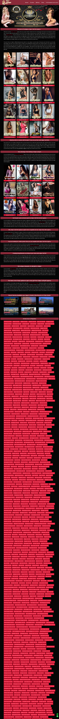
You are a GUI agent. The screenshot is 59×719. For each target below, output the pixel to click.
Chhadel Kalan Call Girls (8, 666)
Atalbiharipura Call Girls (47, 369)
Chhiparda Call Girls (8, 679)
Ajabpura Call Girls (7, 330)
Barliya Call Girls (34, 455)
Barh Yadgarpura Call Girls (29, 446)
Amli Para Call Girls (7, 354)
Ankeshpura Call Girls (29, 358)
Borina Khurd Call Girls (8, 585)
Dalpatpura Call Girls (27, 716)
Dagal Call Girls (49, 710)
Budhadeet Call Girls (40, 593)
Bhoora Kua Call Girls (44, 545)
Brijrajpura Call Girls (8, 593)
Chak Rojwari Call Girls (39, 624)
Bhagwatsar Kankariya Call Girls (40, 495)
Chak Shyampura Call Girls (24, 629)
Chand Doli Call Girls (8, 637)
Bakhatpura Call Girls (34, 402)
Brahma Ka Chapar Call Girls (34, 589)
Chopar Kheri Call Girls (23, 697)
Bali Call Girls (6, 409)
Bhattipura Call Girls (34, 519)
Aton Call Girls (6, 372)
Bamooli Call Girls (28, 418)
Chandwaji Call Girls (50, 646)
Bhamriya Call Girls (24, 503)
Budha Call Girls (32, 593)
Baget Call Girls (26, 391)
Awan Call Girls (35, 372)
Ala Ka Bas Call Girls (8, 339)
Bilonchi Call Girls (35, 565)
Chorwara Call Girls (32, 699)
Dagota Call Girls (24, 712)
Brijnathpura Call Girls (41, 591)
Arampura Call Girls (43, 361)
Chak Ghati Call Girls (18, 611)
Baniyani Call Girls (47, 422)
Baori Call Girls (16, 429)
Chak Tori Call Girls (7, 631)
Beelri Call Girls (15, 479)
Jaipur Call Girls (14, 31)
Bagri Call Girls (32, 394)
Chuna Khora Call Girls (17, 701)
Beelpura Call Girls (7, 479)
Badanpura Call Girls (15, 376)
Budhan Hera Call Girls (49, 593)
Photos (38, 2)
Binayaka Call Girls (7, 567)
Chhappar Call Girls (15, 670)
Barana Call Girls (33, 435)
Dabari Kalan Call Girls (48, 703)
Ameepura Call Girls (20, 350)
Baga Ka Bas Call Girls (27, 387)
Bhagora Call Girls (34, 492)
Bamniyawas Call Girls (20, 418)
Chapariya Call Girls (8, 648)
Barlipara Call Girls (16, 455)
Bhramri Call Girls (15, 554)
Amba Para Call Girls (15, 345)
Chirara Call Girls (32, 686)
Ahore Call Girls (26, 328)
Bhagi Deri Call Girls (26, 492)
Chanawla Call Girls (27, 635)
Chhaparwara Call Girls (47, 668)
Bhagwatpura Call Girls (28, 495)
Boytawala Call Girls (24, 589)
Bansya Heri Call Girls (8, 429)
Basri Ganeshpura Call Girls (44, 466)
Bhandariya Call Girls (8, 506)
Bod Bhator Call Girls (8, 574)
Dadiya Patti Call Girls (17, 710)
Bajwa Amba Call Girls (8, 402)
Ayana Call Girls (51, 372)
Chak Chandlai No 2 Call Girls (21, 607)
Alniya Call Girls (34, 339)
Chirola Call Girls (25, 688)
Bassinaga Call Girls (40, 470)
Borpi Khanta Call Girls (41, 587)
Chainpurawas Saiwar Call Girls (23, 600)
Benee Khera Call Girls (35, 486)
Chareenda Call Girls (24, 653)
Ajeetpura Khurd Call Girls (36, 330)
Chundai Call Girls (34, 701)
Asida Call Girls (29, 367)
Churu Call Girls (7, 703)
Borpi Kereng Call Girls (31, 587)
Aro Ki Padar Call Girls (25, 365)
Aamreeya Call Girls (8, 321)
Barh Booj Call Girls (18, 440)
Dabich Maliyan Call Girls (27, 705)
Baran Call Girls (26, 435)
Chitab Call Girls (7, 690)
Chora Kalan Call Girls (42, 697)
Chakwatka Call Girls (24, 633)
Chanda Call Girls (16, 637)
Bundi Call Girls (48, 596)
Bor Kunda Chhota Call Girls (9, 580)
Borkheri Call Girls (50, 585)
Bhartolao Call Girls (18, 514)
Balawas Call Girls (33, 407)
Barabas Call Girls (43, 433)
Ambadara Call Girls (43, 345)
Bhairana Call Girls (36, 497)
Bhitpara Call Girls (23, 536)
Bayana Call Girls (28, 475)
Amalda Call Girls (22, 341)
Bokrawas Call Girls (7, 576)
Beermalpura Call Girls (27, 484)
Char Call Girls (23, 648)
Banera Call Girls (40, 420)
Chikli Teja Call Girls (44, 683)
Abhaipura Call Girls (32, 321)
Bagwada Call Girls (15, 396)
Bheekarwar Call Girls (46, 525)
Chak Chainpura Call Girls (32, 604)
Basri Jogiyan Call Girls (8, 468)
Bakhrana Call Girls (43, 402)
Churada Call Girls (42, 701)
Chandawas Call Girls (8, 642)
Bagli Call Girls (49, 391)
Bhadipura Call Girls (35, 490)
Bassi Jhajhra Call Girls (21, 470)
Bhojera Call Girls (47, 536)
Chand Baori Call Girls (44, 635)
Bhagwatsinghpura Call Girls (9, 497)
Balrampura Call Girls (34, 411)
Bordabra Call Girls (14, 582)
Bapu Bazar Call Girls (8, 433)
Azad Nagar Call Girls (15, 374)
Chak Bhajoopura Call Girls (45, 602)
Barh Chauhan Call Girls (38, 440)
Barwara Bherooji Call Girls (34, 462)
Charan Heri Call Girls (31, 648)
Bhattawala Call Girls (26, 519)
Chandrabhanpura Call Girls (19, 644)
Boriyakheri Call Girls (34, 585)
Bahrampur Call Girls (48, 396)
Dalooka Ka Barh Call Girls (9, 716)
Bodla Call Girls (32, 574)
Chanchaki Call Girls (35, 635)
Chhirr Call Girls (16, 679)
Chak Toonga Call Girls (44, 629)
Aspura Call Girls (14, 369)
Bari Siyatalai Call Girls (8, 451)
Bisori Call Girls (50, 569)
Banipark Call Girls (39, 422)
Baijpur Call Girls (25, 398)
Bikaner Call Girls (32, 563)
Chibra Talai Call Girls (8, 683)
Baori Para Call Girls (17, 431)
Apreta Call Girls (29, 361)
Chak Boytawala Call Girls (9, 604)
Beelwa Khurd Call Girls (31, 479)
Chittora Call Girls (17, 692)
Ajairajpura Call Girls (16, 330)
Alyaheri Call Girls (7, 341)
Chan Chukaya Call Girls (8, 635)
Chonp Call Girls (15, 697)
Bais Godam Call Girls (41, 398)
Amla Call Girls (27, 352)
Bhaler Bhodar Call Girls (34, 499)
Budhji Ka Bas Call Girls (8, 596)
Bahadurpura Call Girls (24, 396)
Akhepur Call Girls (45, 334)
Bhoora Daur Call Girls (35, 545)
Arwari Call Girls (47, 365)
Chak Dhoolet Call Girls (8, 611)
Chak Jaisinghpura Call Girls (42, 613)
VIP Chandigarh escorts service (52, 2)
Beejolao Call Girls (30, 477)
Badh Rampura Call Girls (30, 378)
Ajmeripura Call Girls (26, 332)
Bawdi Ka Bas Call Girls (19, 475)
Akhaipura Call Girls (17, 334)
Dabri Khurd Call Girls (24, 708)
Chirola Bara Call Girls (33, 688)
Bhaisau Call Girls (16, 499)
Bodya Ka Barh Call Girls (40, 574)
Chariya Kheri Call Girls (40, 653)
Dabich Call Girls (7, 705)
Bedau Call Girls (7, 477)
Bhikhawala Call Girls (36, 532)
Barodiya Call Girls (37, 457)
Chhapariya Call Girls (37, 668)
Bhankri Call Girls (42, 506)
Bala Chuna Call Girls (33, 405)
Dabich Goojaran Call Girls (16, 705)
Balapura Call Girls (17, 407)
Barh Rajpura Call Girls (31, 444)
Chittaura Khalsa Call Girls (50, 690)
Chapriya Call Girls (16, 648)
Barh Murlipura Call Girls (8, 444)
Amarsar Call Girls (25, 343)
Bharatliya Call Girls (32, 512)
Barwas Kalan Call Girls (19, 464)
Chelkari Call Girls (24, 664)
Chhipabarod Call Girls (33, 677)
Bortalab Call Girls (49, 587)
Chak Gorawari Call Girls (37, 611)
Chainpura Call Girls (38, 598)
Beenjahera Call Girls (49, 479)
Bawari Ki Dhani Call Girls (9, 475)
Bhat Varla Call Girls (17, 517)
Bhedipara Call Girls (37, 525)
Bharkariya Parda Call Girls (9, 514)
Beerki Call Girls (19, 484)
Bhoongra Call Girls (26, 545)
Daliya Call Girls (34, 714)
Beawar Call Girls (49, 475)
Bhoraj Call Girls (25, 552)
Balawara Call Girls (25, 407)
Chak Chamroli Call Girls (42, 604)
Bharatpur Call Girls (40, 512)
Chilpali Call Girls (7, 686)
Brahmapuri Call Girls (44, 589)
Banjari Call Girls (7, 424)
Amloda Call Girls (15, 354)
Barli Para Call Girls (7, 455)
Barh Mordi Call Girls (50, 442)
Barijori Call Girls (25, 451)
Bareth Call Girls (49, 435)
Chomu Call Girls (7, 697)
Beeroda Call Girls (36, 484)
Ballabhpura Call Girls (32, 409)
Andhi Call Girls (51, 356)
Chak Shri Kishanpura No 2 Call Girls (11, 629)
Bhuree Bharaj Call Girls (49, 554)
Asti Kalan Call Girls (29, 369)
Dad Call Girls (39, 708)
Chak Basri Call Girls (25, 602)
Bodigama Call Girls (16, 574)
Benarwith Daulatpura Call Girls (24, 486)
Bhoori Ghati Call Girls (42, 547)
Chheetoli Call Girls (24, 677)
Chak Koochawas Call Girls (9, 618)
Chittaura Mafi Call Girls (8, 692)
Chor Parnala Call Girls (32, 697)
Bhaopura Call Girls (7, 512)
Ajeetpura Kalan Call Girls (25, 330)
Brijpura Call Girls (50, 591)
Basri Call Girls (35, 466)
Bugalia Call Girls (33, 596)
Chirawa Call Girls (39, 686)
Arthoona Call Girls (39, 365)
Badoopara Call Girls (8, 385)
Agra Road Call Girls (8, 328)
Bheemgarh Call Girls (8, 530)
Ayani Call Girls (7, 374)
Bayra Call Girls (35, 475)
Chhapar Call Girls (29, 668)
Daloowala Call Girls (19, 716)
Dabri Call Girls (16, 708)
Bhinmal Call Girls (7, 536)
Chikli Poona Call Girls (36, 683)
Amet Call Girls (7, 352)
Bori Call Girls (28, 582)
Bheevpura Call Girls (8, 532)
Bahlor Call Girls (40, 396)
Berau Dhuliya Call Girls (8, 488)
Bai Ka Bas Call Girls (8, 398)
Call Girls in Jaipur (8, 233)
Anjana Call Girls (20, 358)
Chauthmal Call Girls (15, 659)
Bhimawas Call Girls (22, 534)
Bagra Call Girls (26, 394)
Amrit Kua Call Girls (39, 354)
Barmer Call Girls (41, 455)
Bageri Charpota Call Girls (48, 389)
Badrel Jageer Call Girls (17, 385)
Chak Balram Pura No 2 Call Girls (44, 600)
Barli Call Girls (47, 453)
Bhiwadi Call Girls (31, 536)
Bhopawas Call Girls (17, 552)
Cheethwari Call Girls (8, 664)
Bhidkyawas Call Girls (27, 532)
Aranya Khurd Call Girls (35, 363)
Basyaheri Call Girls (7, 473)
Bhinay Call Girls (39, 534)
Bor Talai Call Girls (19, 580)
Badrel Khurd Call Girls (27, 385)
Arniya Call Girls (16, 365)
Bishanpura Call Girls (25, 569)
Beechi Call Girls (14, 477)
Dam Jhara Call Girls (44, 716)
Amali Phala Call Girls (30, 341)
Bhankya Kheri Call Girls (8, 508)
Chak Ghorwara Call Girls (27, 611)
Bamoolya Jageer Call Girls (38, 418)
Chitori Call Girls (14, 690)
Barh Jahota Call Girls (19, 442)
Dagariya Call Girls (7, 712)
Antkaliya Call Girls (21, 361)
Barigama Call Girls (17, 451)
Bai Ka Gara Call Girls (17, 398)
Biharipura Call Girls (30, 558)
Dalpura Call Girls (36, 716)
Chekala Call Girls (16, 664)
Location (32, 2)
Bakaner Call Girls (17, 402)
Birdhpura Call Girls (40, 567)
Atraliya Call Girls (14, 372)
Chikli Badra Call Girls (26, 683)
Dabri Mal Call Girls (32, 708)
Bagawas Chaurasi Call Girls (28, 389)
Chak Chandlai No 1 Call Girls (9, 607)
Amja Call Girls (13, 352)
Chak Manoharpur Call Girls (33, 620)
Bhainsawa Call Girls (19, 497)
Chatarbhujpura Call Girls (38, 655)
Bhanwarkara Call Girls (26, 510)
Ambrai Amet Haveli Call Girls (9, 350)
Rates (43, 2)
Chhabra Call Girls (50, 664)
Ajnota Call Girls (34, 332)
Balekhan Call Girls (48, 407)
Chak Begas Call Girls (34, 602)
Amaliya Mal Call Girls (39, 341)
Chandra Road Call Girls (8, 644)
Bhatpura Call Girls (7, 519)
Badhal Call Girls (52, 378)
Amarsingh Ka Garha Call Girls (36, 343)
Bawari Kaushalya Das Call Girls (48, 473)
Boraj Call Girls (50, 580)
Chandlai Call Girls (24, 642)
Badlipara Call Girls (26, 383)
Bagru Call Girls (50, 394)
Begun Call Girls (7, 486)
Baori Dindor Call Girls (24, 429)
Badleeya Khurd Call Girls (9, 383)
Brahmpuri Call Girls (8, 591)
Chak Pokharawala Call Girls (9, 624)
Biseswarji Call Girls (7, 569)
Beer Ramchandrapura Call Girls (39, 481)
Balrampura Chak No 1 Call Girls (46, 411)
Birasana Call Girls (32, 567)
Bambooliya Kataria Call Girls (9, 416)
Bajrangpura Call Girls (50, 400)
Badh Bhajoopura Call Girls (49, 376)
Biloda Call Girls (28, 565)
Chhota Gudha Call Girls (45, 679)
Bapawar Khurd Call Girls (37, 431)
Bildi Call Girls (15, 565)
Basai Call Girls (7, 466)
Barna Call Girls (48, 455)
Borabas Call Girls (36, 580)
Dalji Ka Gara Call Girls (42, 714)
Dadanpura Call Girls (47, 708)
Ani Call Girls (13, 358)
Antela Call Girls (14, 361)
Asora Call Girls (50, 367)
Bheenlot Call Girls (42, 530)
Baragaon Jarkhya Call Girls (9, 435)
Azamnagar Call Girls (24, 374)
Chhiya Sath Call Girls (36, 679)
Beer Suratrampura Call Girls (9, 484)
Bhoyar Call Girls (7, 554)
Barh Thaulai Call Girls (19, 446)
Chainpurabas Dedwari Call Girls (10, 600)
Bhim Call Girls (15, 534)
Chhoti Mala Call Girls (28, 681)
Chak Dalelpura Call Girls (8, 609)
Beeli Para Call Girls (47, 477)
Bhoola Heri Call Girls (17, 545)
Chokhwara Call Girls (50, 692)
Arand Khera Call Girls (8, 363)
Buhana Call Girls (40, 596)
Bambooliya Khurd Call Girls (21, 416)
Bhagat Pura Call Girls (8, 492)
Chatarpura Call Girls (48, 655)
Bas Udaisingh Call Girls (47, 464)
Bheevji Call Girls (50, 530)
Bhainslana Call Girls (28, 497)
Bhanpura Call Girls (39, 508)
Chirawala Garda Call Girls (49, 686)
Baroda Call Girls (22, 457)
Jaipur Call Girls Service (19, 154)
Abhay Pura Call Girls (41, 321)
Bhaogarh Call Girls (44, 510)
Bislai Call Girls (43, 569)
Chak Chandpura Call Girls (33, 607)
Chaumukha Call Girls (40, 657)
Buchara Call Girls (24, 593)
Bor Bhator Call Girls (23, 578)
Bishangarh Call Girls (16, 569)
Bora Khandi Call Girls (28, 580)
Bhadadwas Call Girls (8, 490)
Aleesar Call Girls (26, 339)
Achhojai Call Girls (25, 323)
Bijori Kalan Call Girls (14, 563)
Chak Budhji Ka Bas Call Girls (20, 604)
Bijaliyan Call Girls (38, 558)
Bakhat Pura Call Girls (25, 402)
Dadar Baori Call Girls (8, 710)
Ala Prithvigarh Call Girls (17, 339)
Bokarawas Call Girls (50, 574)
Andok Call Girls (7, 358)
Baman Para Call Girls (15, 413)
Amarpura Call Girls (17, 343)
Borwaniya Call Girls (8, 589)
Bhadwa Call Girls (50, 490)
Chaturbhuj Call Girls (8, 657)
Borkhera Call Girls (42, 585)
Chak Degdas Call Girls (28, 609)
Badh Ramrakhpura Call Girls (42, 378)
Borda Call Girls (7, 582)
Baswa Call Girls (48, 470)
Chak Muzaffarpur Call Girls (20, 622)
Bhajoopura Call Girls (25, 499)
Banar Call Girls (14, 420)
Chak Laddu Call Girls (29, 618)
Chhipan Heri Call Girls (42, 677)
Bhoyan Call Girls (50, 552)
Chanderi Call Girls (16, 642)
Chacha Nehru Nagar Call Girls (28, 598)
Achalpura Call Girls (7, 323)
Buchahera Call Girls (16, 593)
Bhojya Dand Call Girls (19, 541)
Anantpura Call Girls (26, 356)
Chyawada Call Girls (15, 703)
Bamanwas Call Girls (25, 413)
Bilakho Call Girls (39, 563)
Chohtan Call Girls (34, 692)
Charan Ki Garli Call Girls (41, 648)
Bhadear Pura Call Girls (17, 490)
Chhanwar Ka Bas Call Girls (19, 668)
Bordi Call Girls (22, 582)
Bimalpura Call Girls (43, 565)
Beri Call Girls (26, 488)
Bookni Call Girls (7, 578)
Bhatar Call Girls (25, 517)
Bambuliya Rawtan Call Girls (9, 418)
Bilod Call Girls (21, 565)
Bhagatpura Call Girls (17, 492)
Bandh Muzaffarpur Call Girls (31, 420)
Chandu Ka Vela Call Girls (29, 646)
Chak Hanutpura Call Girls (9, 613)
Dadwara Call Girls (41, 710)
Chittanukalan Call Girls (39, 690)
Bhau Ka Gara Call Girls (16, 521)
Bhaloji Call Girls (17, 501)
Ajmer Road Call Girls (8, 332)
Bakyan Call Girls (24, 405)
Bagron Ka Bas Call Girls (41, 394)
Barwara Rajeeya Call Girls (9, 464)
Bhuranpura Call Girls (40, 554)
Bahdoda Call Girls (32, 396)
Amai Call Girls (14, 341)
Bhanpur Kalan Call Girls (30, 508)
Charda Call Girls (16, 653)
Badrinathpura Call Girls (36, 385)
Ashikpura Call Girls (22, 367)
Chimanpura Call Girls (16, 686)
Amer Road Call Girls (50, 350)
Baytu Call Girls (42, 475)
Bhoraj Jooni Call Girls (33, 552)
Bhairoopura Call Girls (45, 497)
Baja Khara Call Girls (8, 400)
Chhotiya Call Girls (46, 681)
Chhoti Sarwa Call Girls (37, 681)
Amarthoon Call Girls (46, 343)
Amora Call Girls (23, 354)
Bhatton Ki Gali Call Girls (44, 519)
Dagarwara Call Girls (16, 712)
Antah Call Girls (7, 361)
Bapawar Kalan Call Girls (27, 431)
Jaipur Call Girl (42, 222)
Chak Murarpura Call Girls (9, 622)
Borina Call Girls (35, 582)
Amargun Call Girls (48, 341)
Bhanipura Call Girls (16, 506)
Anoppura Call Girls (46, 358)
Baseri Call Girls (14, 466)
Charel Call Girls (32, 653)
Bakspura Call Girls (16, 405)
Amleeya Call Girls (34, 352)
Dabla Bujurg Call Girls (37, 705)
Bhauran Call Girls (25, 521)
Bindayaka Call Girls (16, 567)
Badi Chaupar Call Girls (30, 380)
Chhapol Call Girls (7, 670)
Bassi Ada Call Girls (42, 468)
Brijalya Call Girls (25, 591)
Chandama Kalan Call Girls (46, 637)
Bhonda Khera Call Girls (8, 543)
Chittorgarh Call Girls (25, 692)
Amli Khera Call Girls (49, 352)
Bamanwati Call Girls (33, 413)
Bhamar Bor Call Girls (25, 501)
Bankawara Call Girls (41, 424)
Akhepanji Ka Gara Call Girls (35, 334)
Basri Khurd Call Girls (27, 468)
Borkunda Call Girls (22, 587)
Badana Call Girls (7, 376)
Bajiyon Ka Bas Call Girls (40, 400)
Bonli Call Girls (15, 576)
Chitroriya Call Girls (30, 690)
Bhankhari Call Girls (34, 506)
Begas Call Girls (52, 484)
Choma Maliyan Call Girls (35, 694)
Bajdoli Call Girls (32, 400)
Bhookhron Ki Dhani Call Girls (46, 543)
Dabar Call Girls (40, 703)
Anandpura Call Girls (48, 354)
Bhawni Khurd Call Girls (28, 525)
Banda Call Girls (21, 420)
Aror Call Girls (32, 365)
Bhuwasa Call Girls (31, 556)
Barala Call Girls (19, 435)
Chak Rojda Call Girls (30, 624)
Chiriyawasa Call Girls (8, 688)
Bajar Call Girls (25, 400)
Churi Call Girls (50, 701)
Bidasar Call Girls (15, 558)
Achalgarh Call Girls (50, 321)
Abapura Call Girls (16, 321)
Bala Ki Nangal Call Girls (42, 405)
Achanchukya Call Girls (17, 323)
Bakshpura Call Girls (8, 405)
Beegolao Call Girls (22, 477)
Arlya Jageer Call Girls (8, 365)
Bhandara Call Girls (50, 503)
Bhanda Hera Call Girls (42, 503)
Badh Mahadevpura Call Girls (19, 378)
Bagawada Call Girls (44, 387)
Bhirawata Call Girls (15, 536)
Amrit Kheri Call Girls (31, 354)
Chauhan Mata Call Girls (29, 657)
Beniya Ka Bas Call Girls (45, 486)
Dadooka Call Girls (26, 710)
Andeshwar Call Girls (43, 356)
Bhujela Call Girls (31, 554)
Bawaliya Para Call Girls (17, 473)
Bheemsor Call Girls (34, 530)
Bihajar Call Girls (22, 558)
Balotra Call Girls (26, 411)
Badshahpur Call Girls (8, 387)
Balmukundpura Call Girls (9, 411)
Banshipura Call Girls (50, 424)
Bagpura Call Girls (18, 394)
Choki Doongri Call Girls (8, 694)
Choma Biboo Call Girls (25, 694)
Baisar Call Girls (49, 398)
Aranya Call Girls (17, 363)
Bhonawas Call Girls (43, 541)
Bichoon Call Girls (49, 556)
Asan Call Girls (14, 367)
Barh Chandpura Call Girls (28, 440)
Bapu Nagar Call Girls (17, 433)
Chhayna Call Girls (7, 677)
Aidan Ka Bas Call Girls (35, 328)
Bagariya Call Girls (36, 387)
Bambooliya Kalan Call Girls (44, 413)
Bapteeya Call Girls (47, 431)
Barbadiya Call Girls (40, 435)
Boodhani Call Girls (32, 576)
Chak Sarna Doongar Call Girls (22, 626)
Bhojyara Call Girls (27, 541)
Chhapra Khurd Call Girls (43, 670)
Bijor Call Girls (6, 563)
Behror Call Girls (14, 486)
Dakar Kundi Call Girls (26, 714)
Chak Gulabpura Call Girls (48, 611)
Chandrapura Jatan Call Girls (40, 644)
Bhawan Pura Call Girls (34, 521)
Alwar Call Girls (47, 339)
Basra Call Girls (28, 466)
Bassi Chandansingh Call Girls (9, 470)
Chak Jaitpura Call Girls (8, 615)
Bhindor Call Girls (46, 534)
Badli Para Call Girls (18, 383)
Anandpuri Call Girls (8, 356)
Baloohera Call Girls (18, 411)
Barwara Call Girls (24, 462)
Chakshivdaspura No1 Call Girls (46, 631)
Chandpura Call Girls (42, 642)
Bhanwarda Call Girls (8, 510)
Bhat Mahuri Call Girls (8, 517)
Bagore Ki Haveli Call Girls (9, 394)
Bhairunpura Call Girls (8, 499)
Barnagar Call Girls (7, 457)
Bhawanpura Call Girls (29, 523)
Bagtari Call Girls (7, 396)
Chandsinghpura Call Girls (18, 646)
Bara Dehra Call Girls (26, 433)
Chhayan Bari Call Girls (38, 675)
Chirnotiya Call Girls (17, 688)
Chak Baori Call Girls (8, 602)
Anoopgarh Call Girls (37, 358)
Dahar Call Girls (31, 712)
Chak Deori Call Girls (37, 609)
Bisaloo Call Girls (48, 567)
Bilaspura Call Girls (7, 565)
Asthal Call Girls (21, 369)
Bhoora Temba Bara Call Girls (9, 547)
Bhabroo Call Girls (40, 488)
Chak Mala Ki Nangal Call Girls (21, 620)
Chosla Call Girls (40, 699)
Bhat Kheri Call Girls (45, 514)
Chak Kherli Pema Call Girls (47, 615)
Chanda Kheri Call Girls (35, 637)
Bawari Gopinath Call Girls (36, 473)
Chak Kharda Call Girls (27, 615)
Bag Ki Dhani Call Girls (17, 387)
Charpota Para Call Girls (28, 655)
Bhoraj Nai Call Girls (42, 552)
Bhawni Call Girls (19, 525)
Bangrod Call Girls (23, 422)
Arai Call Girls (36, 361)
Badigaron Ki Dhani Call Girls (41, 380)
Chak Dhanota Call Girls (46, 609)
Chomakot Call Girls (45, 694)
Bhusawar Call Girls (16, 556)
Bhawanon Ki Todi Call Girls (19, 523)
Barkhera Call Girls (7, 453)
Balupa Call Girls (7, 413)
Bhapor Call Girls (15, 512)
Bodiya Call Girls (25, 574)
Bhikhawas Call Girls (45, 532)
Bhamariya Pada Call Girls (44, 501)
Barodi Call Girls (30, 457)
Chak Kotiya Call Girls (19, 618)
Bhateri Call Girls (32, 517)
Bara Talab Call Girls (35, 433)
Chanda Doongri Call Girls (25, 637)
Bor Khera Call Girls (40, 578)
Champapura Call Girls (43, 633)
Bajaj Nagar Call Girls (17, 400)
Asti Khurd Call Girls (37, 369)
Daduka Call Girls (34, 710)
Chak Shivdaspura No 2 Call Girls (35, 626)
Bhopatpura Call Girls (8, 552)
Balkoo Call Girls (13, 409)
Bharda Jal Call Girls (49, 512)
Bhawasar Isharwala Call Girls (9, 525)
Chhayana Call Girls (47, 675)
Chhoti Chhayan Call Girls (18, 681)
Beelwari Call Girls (40, 479)
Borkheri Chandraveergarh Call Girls (11, 587)
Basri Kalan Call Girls (18, 468)
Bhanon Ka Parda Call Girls (19, 508)
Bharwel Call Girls (27, 514)
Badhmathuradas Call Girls (20, 380)
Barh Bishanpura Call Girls (9, 440)
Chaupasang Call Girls (49, 657)
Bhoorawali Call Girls (33, 547)
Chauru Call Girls (7, 659)
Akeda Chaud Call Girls (8, 334)
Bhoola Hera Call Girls (8, 545)
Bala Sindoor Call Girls (8, 407)
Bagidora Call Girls (42, 391)
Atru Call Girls (20, 372)
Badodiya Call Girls (42, 383)
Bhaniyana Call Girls (25, 506)
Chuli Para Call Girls (8, 701)
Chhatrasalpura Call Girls (27, 675)
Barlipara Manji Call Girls (25, 455)
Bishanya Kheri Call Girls (35, 569)
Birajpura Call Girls (24, 567)
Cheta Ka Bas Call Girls (33, 664)
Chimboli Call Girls (24, 686)
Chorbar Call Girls (17, 699)
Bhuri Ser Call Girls (7, 556)
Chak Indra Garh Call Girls (20, 613)
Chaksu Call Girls (7, 633)
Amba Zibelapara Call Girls (25, 345)
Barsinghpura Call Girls (8, 462)
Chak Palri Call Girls (50, 622)
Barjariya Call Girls (39, 451)
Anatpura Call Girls (34, 356)
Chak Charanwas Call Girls (44, 607)
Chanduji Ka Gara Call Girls (40, 646)
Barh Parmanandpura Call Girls (20, 444)
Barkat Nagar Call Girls (48, 451)
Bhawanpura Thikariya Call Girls (40, 523)
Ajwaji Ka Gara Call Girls (42, 332)
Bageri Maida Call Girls (18, 391)
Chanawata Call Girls (18, 635)
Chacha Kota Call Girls (17, 598)
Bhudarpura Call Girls (23, 554)
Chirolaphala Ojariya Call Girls (44, 688)
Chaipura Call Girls (33, 600)
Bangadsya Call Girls (15, 422)
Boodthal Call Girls (41, 576)
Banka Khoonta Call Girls (23, 424)
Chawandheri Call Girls (46, 659)
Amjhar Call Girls (20, 352)
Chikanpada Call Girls (17, 683)
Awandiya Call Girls (43, 372)
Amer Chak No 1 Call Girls (29, 350)
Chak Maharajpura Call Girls (9, 620)
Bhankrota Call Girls (50, 506)
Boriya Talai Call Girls (25, 585)
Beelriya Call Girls (22, 479)
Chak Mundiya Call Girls (44, 620)
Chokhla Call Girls (41, 692)
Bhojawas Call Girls (39, 536)
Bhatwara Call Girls (7, 521)
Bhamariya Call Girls (34, 501)
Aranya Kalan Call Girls (25, 363)
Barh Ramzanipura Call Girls (42, 444)
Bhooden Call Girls (36, 543)
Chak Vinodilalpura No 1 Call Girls (18, 631)
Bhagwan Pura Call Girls (8, 495)
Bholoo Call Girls (35, 541)
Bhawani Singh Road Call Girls (45, 521)
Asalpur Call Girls (7, 367)
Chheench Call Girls (16, 677)
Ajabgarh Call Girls (43, 328)
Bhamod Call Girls (16, 503)
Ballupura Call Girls (40, 409)
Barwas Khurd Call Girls (29, 464)
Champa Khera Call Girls (33, 633)
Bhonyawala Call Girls (28, 543)
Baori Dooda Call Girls (33, 429)
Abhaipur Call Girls (24, 321)
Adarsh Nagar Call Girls (49, 323)
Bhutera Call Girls (24, 556)
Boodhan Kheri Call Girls (23, 576)
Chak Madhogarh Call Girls (39, 618)
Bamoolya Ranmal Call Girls (49, 418)
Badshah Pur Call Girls (46, 385)
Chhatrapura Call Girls (18, 675)
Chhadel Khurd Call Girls (18, 666)
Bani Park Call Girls (31, 422)
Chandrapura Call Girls (30, 644)
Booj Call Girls (48, 576)
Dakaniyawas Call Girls (16, 714)
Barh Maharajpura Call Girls (29, 442)
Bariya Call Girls (32, 451)
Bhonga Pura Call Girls (18, 543)
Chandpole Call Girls (33, 642)
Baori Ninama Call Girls (8, 431)
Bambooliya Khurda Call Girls (33, 416)
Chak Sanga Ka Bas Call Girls (9, 626)
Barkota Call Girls (23, 453)
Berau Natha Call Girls (18, 488)
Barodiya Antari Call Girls (46, 457)
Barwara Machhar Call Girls (45, 462)
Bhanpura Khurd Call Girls (49, 508)
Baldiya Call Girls (41, 407)
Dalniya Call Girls (51, 714)
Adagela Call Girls (40, 323)
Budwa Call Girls (26, 596)
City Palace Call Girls (24, 703)
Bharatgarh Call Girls (24, 512)
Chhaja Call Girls (28, 666)
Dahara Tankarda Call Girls (40, 712)
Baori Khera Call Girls (43, 429)
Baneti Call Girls (7, 422)
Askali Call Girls (43, 367)
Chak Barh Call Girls (17, 602)
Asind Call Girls (36, 367)
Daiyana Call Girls (7, 714)
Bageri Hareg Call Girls (8, 391)
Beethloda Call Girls (44, 484)
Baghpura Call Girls (34, 391)
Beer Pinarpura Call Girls (27, 481)
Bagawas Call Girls (7, 389)
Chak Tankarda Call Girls (34, 629)
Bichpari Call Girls (7, 558)
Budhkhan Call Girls (17, 596)
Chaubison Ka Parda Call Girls (18, 657)
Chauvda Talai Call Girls (24, 659)
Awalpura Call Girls (27, 372)
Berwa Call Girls (33, 488)
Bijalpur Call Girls (46, 558)
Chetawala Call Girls (42, 664)
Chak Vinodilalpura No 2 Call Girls (32, 631)
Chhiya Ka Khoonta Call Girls (25, 679)
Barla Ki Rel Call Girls (32, 453)
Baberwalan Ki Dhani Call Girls (34, 374)
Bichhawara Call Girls (41, 556)
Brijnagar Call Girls (32, 591)
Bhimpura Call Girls (30, 534)
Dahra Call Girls (49, 712)
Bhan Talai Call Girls (32, 503)
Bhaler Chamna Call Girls (45, 499)
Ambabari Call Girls (34, 345)
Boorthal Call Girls (14, 578)
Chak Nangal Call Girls (30, 622)
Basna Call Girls (21, 466)
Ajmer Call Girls (45, 330)
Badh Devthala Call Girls (8, 378)
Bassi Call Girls (35, 468)
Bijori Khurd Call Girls (23, 563)
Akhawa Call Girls (25, 334)
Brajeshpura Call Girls (17, 591)
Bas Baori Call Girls (38, 464)
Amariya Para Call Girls (8, 343)
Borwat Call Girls (16, 589)
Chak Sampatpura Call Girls (49, 624)
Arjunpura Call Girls (44, 363)
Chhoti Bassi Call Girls (8, 681)
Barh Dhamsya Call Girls (48, 440)
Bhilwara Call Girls (7, 534)
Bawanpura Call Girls (26, 473)
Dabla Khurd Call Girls (46, 705)
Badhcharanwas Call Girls (9, 380)
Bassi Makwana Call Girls (31, 470)
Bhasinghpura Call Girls (35, 514)
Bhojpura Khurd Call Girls (9, 541)
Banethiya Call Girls (48, 420)
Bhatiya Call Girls (48, 517)
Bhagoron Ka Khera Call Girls (44, 492)
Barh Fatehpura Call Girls (9, 442)
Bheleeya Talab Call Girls (17, 532)
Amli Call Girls (42, 352)
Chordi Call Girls (24, 699)
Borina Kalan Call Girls (43, 582)
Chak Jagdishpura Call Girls (31, 613)
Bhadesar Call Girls (26, 490)
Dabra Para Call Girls (8, 708)
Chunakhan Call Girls (26, 701)
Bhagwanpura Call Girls (18, 495)
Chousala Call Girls (47, 699)
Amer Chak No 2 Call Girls (40, 350)
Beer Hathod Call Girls (8, 481)
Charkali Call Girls (49, 653)
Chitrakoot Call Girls (22, 690)
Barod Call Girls (15, 457)
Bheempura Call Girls (26, 530)
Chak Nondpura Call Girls (40, 622)
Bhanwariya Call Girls (17, 510)
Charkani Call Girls (7, 655)
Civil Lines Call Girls (32, 703)
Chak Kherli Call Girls (37, 615)
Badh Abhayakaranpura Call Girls (27, 376)
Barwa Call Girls (17, 462)
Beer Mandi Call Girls (17, 481)
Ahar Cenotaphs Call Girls (17, 328)
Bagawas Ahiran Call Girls (17, 389)
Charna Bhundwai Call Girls (17, 655)
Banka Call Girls (14, 424)
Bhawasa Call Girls (51, 523)
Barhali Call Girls (39, 446)
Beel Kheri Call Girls (38, 477)
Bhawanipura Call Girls (8, 523)
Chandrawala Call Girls (8, 646)
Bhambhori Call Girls (8, 503)
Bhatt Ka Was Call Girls (16, 519)
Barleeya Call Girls (40, 453)
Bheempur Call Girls (17, 530)
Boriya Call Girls (17, 585)
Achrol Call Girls (33, 323)
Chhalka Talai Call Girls (45, 666)
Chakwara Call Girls (15, 633)
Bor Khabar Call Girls (32, 578)
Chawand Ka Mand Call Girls (35, 659)
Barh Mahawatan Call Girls (40, 442)
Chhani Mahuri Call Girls (8, 668)
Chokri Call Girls (17, 694)
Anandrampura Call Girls (17, 356)
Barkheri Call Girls (15, 453)
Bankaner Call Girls (32, 424)
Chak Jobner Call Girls (18, 615)
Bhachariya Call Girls (48, 488)
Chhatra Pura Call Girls (8, 675)
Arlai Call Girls (51, 363)
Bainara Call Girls (33, 398)
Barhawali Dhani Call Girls (48, 446)
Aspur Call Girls (7, 369)
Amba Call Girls (7, 345)
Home (27, 2)
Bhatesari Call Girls (40, 517)
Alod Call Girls (40, 339)
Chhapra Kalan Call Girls (32, 670)
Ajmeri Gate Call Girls (17, 332)
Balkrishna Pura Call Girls (22, 409)
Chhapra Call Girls (23, 670)
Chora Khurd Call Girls (8, 699)
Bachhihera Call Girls (45, 374)
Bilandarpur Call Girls (47, 563)
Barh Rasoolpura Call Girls (9, 446)
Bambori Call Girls (43, 416)
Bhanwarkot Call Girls (36, 510)
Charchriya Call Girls (8, 653)
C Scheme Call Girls (8, 598)
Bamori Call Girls (7, 420)
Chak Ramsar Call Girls (20, 624)
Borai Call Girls (43, 580)
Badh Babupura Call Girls (38, 376)
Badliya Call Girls (35, 383)
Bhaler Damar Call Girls (8, 501)
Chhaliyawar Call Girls (36, 666)
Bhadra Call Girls (43, 490)
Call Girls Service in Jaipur (34, 283)
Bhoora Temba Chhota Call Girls (22, 547)
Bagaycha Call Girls (38, 389)
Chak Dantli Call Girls (18, 609)
